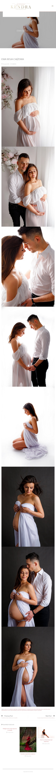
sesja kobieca (14, 710)
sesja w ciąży (21, 710)
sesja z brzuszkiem (28, 710)
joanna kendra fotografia (24, 709)
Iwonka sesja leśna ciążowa (28, 754)
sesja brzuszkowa (35, 709)
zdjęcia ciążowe (38, 710)
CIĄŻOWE (14, 64)
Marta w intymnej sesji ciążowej (46, 740)
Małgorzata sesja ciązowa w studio (10, 729)
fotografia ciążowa (12, 709)
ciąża (5, 709)
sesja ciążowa (44, 709)
